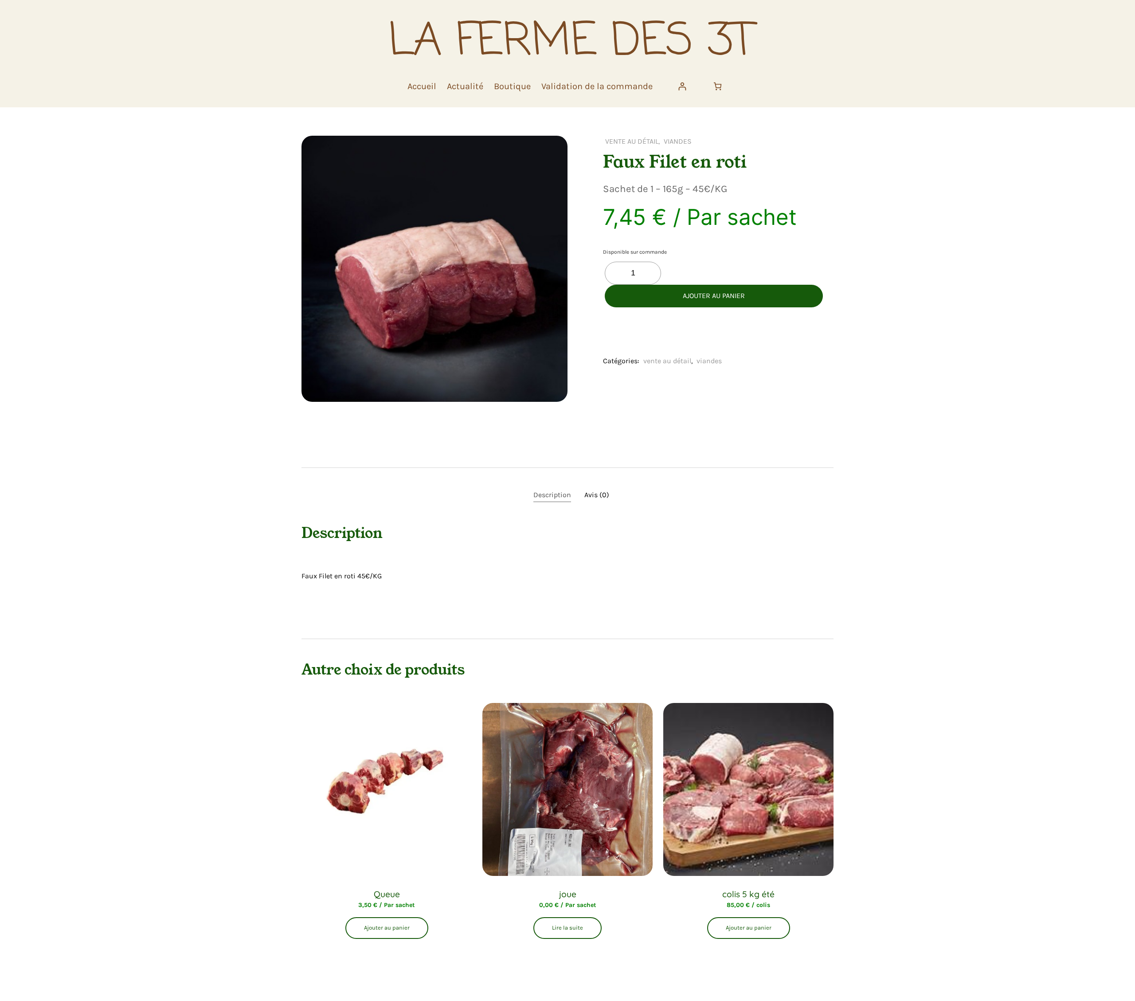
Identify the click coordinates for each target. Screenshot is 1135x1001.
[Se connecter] (682, 86)
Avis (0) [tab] (596, 495)
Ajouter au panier (714, 295)
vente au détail (631, 141)
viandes (678, 141)
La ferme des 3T (571, 42)
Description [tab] (552, 495)
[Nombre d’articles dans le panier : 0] (718, 86)
